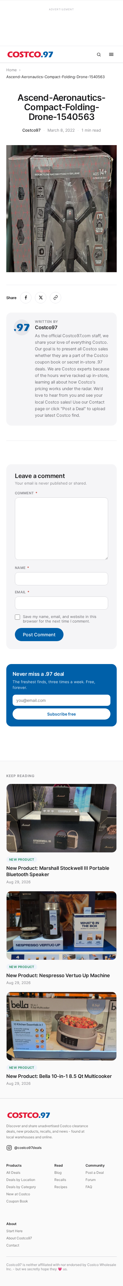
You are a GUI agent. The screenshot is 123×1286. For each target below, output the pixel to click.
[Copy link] (55, 297)
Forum (91, 1180)
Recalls (60, 1180)
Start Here (14, 1231)
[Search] (98, 54)
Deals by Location (20, 1180)
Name (22, 568)
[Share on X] (40, 297)
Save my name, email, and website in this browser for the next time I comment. (59, 618)
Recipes (60, 1187)
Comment (26, 493)
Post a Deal (95, 1172)
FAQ (89, 1187)
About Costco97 (19, 1238)
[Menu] (111, 54)
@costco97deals (27, 1147)
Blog (57, 1172)
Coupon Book (17, 1201)
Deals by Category (21, 1187)
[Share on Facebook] (25, 297)
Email (22, 592)
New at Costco (18, 1194)
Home (11, 70)
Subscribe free (61, 714)
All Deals (13, 1172)
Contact (12, 1245)
